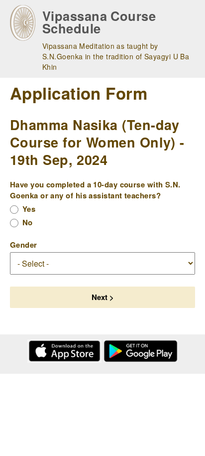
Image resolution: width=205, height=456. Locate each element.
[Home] (22, 23)
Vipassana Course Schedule (99, 22)
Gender (23, 245)
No (27, 222)
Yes (28, 209)
